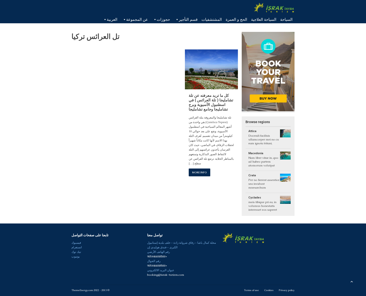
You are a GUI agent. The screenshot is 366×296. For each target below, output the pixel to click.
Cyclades (254, 197)
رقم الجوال (154, 261)
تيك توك (76, 252)
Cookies (269, 290)
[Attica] (285, 137)
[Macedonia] (285, 160)
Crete (252, 175)
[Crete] (285, 182)
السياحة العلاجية (263, 19)
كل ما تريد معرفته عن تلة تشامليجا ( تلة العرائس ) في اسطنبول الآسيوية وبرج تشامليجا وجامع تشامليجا (211, 102)
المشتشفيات (211, 19)
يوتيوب (75, 256)
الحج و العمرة (236, 19)
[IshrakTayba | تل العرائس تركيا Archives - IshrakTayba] (274, 7)
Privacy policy (287, 290)
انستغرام (76, 247)
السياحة (286, 19)
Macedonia (255, 153)
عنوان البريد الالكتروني (160, 270)
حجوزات (163, 19)
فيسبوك (76, 242)
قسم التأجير (188, 19)
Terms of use (251, 290)
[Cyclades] (285, 204)
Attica (252, 131)
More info (199, 172)
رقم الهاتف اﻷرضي (158, 252)
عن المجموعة (137, 19)
